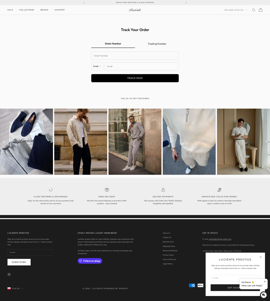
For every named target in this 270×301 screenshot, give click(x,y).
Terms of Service (169, 259)
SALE (10, 10)
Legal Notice (168, 264)
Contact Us (167, 237)
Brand (44, 10)
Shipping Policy (169, 246)
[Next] (266, 141)
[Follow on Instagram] (9, 274)
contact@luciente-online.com (220, 239)
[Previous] (4, 141)
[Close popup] (265, 281)
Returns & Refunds (170, 251)
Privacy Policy (168, 255)
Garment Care (168, 242)
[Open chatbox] (264, 295)
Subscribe (19, 262)
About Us (166, 233)
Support (60, 10)
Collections (26, 10)
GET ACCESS (235, 287)
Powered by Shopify (116, 288)
